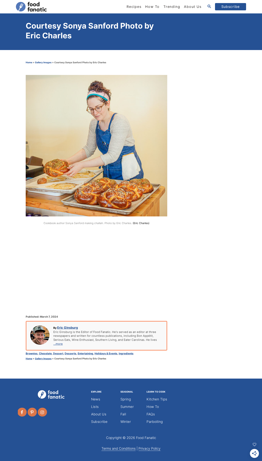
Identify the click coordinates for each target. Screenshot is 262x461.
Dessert (58, 353)
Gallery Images (43, 62)
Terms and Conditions (118, 448)
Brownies (32, 353)
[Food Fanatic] (50, 6)
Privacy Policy (149, 448)
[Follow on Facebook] (22, 412)
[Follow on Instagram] (42, 412)
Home (29, 62)
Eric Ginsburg (67, 328)
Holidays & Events (106, 353)
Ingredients (126, 353)
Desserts (70, 353)
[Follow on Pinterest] (32, 412)
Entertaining (85, 353)
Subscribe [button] (230, 7)
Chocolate (45, 353)
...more (58, 344)
